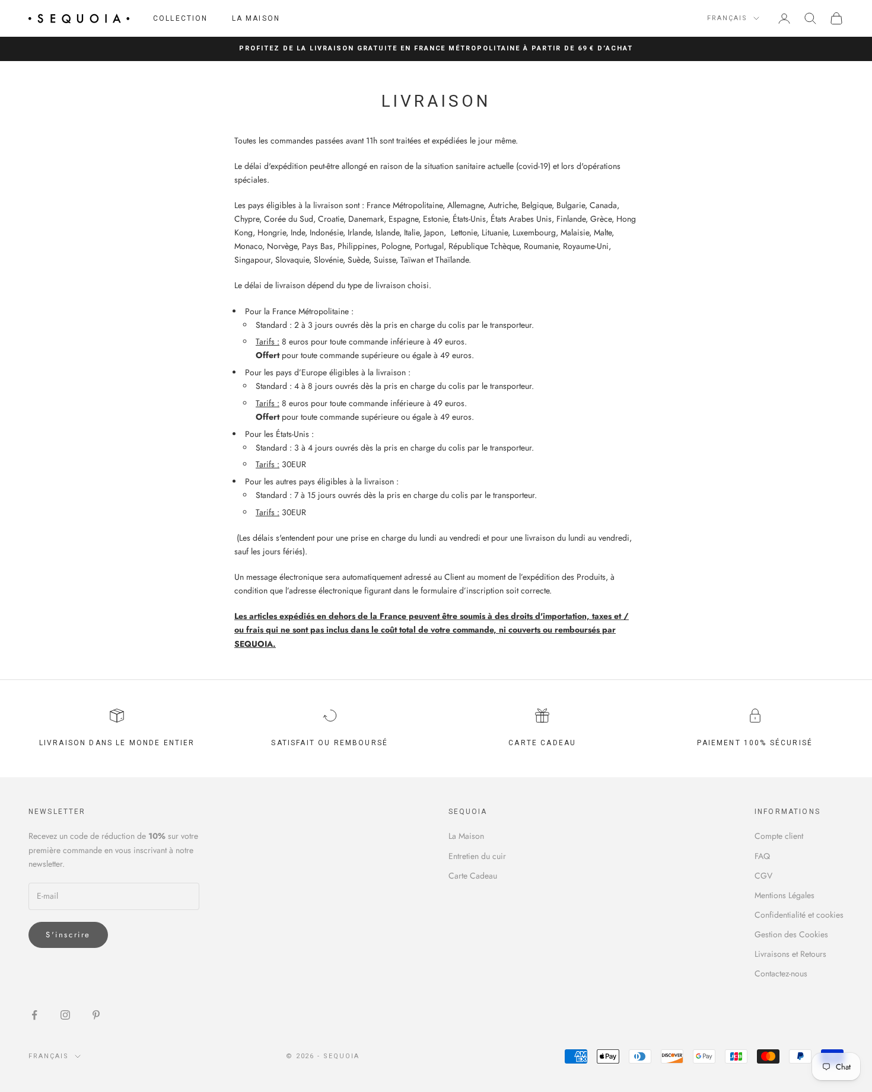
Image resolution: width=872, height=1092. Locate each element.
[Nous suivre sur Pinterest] (96, 1015)
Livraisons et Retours (790, 954)
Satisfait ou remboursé (329, 743)
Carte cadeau (542, 743)
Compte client (779, 836)
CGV (763, 876)
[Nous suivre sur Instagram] (65, 1015)
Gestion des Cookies (791, 934)
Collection (180, 18)
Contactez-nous (781, 973)
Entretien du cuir (477, 856)
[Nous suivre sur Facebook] (34, 1015)
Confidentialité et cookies (799, 915)
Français (727, 18)
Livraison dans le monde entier (117, 743)
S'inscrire (68, 934)
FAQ (762, 856)
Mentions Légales (784, 895)
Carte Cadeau (472, 876)
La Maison (256, 18)
